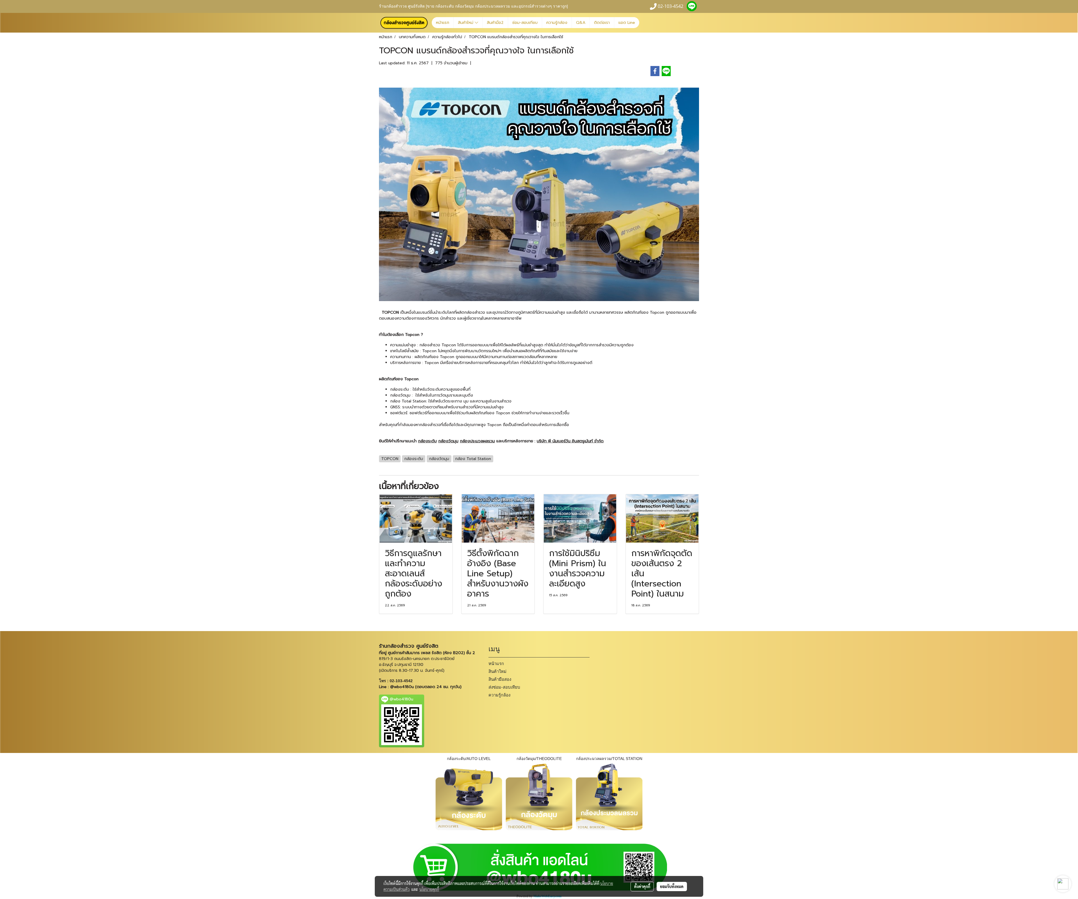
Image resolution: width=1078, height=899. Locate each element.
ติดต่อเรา (602, 23)
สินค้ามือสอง (499, 679)
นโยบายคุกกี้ (429, 889)
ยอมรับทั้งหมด (672, 886)
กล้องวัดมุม (400, 395)
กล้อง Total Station (408, 401)
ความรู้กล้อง (556, 23)
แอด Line (626, 23)
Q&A (580, 23)
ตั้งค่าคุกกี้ (642, 886)
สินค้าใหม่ (466, 23)
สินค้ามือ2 (495, 23)
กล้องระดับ (399, 389)
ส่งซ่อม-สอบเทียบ (504, 687)
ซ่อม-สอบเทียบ (525, 23)
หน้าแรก (442, 23)
